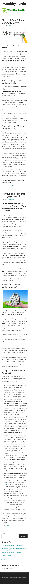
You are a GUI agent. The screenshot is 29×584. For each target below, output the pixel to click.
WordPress (13, 579)
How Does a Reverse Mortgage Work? (13, 195)
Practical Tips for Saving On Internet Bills (11, 552)
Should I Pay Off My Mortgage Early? (12, 21)
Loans (8, 185)
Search (3, 533)
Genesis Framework (22, 577)
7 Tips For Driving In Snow (7, 555)
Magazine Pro (13, 577)
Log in (17, 579)
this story (7, 484)
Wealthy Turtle (14, 4)
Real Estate (12, 185)
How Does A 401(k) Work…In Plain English (11, 545)
